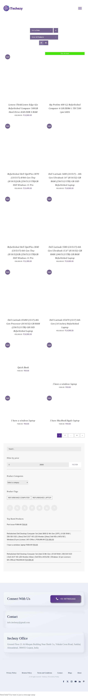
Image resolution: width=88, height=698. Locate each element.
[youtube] (75, 681)
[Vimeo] (32, 508)
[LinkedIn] (47, 508)
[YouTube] (39, 508)
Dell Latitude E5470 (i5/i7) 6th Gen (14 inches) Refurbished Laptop (65, 324)
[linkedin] (80, 681)
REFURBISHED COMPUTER (19, 498)
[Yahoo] (54, 508)
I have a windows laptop (65, 384)
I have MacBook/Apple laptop (65, 420)
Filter (75, 465)
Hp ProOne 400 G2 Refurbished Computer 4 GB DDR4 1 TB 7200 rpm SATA (65, 108)
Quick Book (23, 367)
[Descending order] (56, 30)
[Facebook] (10, 508)
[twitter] (67, 681)
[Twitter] (25, 508)
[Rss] (17, 508)
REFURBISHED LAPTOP (42, 498)
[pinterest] (84, 681)
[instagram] (71, 681)
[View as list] (46, 43)
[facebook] (63, 681)
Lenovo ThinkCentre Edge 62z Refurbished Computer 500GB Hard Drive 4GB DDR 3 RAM (23, 108)
